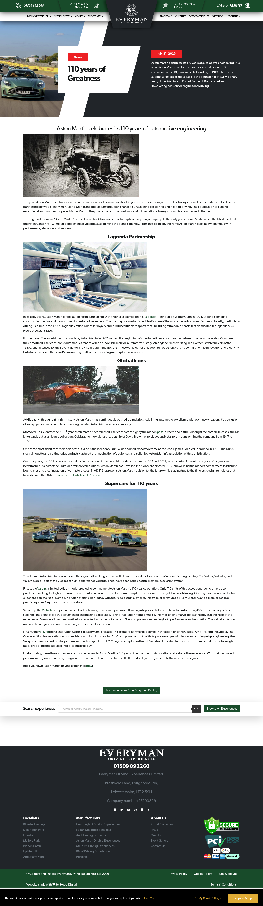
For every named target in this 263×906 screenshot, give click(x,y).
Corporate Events (199, 16)
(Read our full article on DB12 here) (79, 475)
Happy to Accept (243, 898)
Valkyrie (43, 632)
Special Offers (62, 16)
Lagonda (150, 317)
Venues (79, 16)
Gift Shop (217, 16)
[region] (131, 897)
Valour (41, 588)
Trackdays (166, 16)
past (160, 432)
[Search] (196, 709)
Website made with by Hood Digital (51, 884)
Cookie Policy (203, 874)
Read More (149, 898)
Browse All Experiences (222, 708)
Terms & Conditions (224, 884)
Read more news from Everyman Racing (131, 690)
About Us (233, 16)
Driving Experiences (38, 16)
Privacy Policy (178, 874)
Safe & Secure (228, 874)
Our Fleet (180, 16)
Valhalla (47, 610)
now (89, 666)
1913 (168, 202)
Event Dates (94, 16)
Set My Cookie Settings (208, 898)
